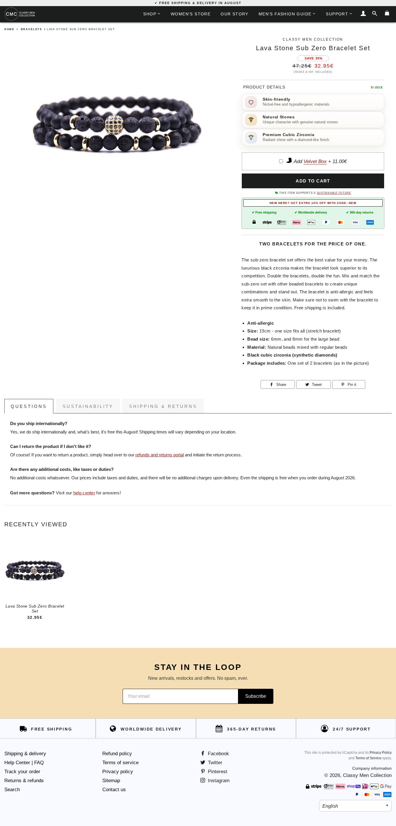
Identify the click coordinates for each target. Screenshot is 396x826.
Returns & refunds (24, 780)
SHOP (149, 14)
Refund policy (117, 753)
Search (12, 789)
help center (84, 493)
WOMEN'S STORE (190, 14)
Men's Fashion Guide (285, 14)
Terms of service (120, 762)
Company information (372, 768)
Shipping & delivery (25, 753)
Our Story (234, 14)
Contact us (114, 789)
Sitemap (111, 780)
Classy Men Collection (367, 775)
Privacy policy (117, 771)
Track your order (22, 771)
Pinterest (216, 771)
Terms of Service (368, 758)
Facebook (217, 753)
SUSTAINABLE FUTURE (334, 192)
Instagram (218, 780)
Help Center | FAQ (24, 762)
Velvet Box (315, 161)
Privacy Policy (381, 753)
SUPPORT (337, 14)
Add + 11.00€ (320, 161)
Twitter (214, 762)
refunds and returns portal (159, 455)
